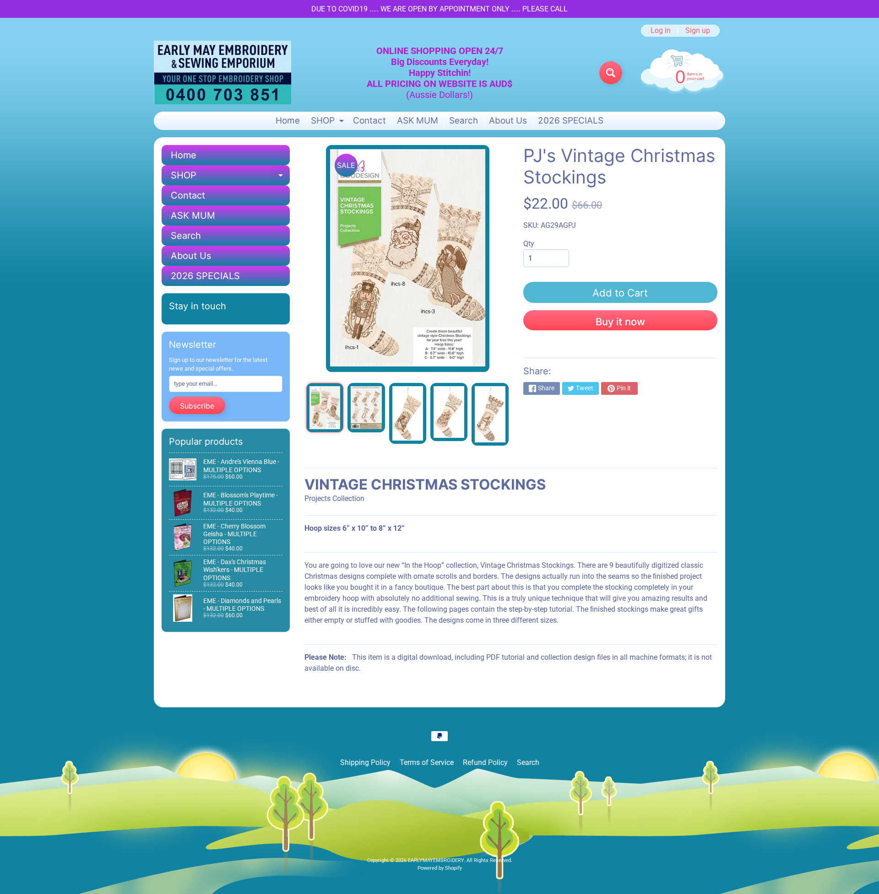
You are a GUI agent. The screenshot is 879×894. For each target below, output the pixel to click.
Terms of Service (427, 762)
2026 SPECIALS (570, 120)
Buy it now (620, 322)
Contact (369, 120)
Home (288, 120)
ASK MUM (417, 120)
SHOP (328, 122)
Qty (528, 243)
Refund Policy (485, 762)
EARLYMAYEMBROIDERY (436, 860)
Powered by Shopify (440, 868)
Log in (661, 30)
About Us (508, 120)
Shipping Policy (365, 762)
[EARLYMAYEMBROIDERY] (222, 72)
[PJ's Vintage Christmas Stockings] (324, 407)
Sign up (697, 30)
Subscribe (197, 405)
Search (463, 120)
